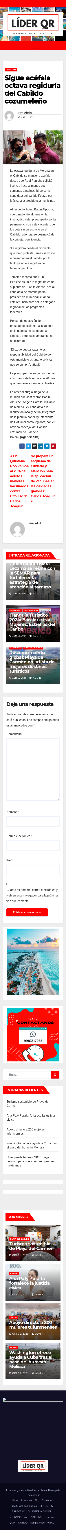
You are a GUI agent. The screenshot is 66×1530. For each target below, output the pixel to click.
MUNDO (13, 1348)
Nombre (12, 812)
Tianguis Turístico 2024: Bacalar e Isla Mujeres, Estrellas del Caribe (32, 622)
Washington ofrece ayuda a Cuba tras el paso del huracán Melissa (30, 1359)
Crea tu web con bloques (24, 1506)
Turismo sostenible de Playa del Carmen (31, 1246)
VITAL (50, 1522)
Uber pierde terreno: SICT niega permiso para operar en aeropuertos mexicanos (30, 1161)
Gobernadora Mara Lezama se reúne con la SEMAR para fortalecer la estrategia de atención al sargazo (32, 575)
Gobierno (11, 70)
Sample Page (37, 1522)
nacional (50, 1517)
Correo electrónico (19, 836)
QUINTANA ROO (31, 610)
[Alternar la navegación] (36, 45)
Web (9, 860)
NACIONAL (37, 1517)
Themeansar (33, 1495)
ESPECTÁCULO (21, 1511)
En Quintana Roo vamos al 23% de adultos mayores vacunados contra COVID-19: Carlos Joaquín (19, 481)
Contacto (47, 1500)
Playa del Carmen (33, 648)
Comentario (14, 734)
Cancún (14, 1274)
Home (15, 1500)
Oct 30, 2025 (20, 1373)
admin (28, 112)
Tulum (13, 1318)
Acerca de (26, 1500)
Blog (36, 1500)
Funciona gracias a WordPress (23, 1490)
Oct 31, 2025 (20, 1255)
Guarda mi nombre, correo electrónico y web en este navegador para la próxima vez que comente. (32, 895)
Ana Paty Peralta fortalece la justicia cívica (29, 1283)
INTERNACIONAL (42, 1511)
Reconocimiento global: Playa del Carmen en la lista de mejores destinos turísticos (32, 662)
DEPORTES (46, 1506)
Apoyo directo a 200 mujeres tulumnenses (33, 1325)
